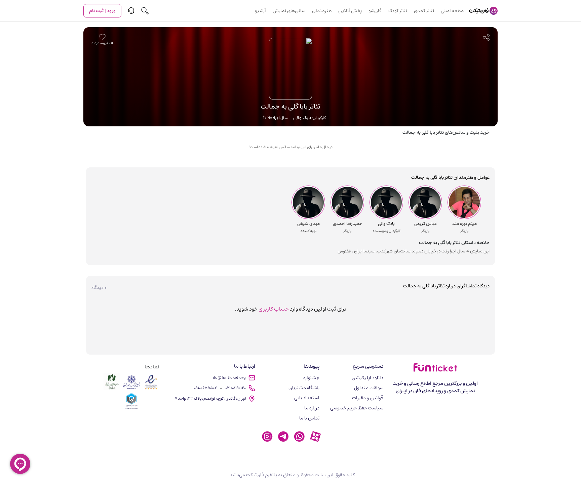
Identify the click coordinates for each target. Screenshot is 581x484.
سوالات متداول (368, 388)
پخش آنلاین (350, 11)
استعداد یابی (306, 398)
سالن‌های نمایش (289, 11)
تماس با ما (309, 418)
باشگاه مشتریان (303, 388)
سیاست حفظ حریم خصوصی (356, 408)
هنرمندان (322, 11)
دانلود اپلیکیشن (367, 378)
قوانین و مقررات (367, 398)
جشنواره (311, 378)
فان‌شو (375, 11)
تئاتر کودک (397, 11)
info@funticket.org (228, 377)
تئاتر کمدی (424, 11)
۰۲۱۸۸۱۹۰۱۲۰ (235, 388)
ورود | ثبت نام (102, 11)
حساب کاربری (274, 309)
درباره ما (311, 408)
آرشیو (260, 11)
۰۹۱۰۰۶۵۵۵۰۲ (205, 388)
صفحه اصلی (452, 11)
